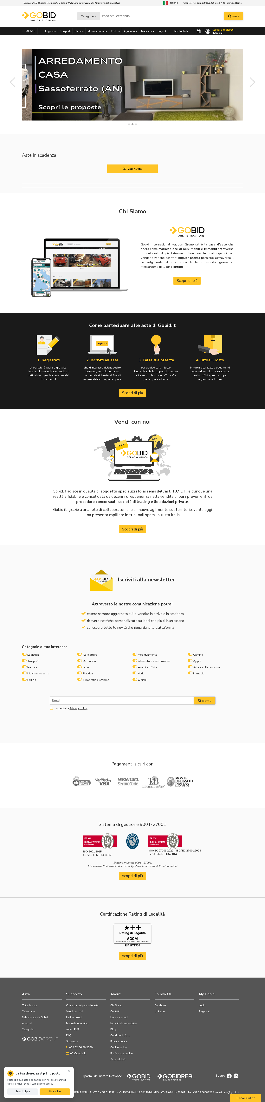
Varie (141, 673)
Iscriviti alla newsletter (123, 1023)
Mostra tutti (181, 31)
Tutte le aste (29, 1005)
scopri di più (132, 875)
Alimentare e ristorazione (154, 661)
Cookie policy (118, 1047)
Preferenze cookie (121, 1053)
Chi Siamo (116, 1005)
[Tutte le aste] (198, 31)
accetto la (70, 708)
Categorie (87, 16)
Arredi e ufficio (147, 667)
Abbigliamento (147, 655)
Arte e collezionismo (206, 667)
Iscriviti (206, 701)
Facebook (160, 1005)
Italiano (173, 3)
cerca (235, 16)
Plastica (88, 673)
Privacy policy (78, 708)
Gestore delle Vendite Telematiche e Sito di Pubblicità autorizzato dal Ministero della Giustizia (71, 2)
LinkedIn (160, 1011)
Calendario (28, 1011)
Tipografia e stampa (96, 680)
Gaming (198, 655)
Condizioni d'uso (120, 1035)
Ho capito (55, 1091)
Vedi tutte (134, 169)
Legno (161, 31)
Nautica (79, 31)
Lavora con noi (119, 1017)
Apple (197, 661)
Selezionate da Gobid (35, 1017)
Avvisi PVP (72, 1029)
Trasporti (65, 31)
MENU (30, 31)
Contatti (115, 1011)
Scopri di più (187, 280)
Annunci (27, 1023)
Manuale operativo (77, 1023)
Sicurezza (72, 1041)
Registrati (204, 1011)
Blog (113, 1029)
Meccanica (147, 31)
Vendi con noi (74, 1011)
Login (202, 1005)
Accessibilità (118, 1059)
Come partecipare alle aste (82, 1005)
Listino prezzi (74, 1017)
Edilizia (115, 31)
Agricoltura (130, 31)
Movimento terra (97, 31)
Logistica (50, 31)
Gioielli (142, 680)
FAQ (68, 1035)
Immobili (198, 673)
